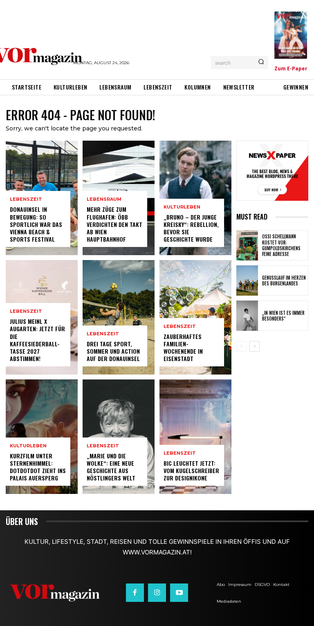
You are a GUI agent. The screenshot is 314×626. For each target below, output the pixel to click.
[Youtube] (179, 592)
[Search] (261, 62)
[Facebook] (135, 592)
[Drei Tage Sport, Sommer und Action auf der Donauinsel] (119, 317)
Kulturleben (28, 446)
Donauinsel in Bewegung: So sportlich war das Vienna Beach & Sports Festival (36, 224)
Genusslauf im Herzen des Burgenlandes (284, 280)
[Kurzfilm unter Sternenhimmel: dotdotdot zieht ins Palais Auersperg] (42, 436)
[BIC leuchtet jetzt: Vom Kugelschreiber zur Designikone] (195, 436)
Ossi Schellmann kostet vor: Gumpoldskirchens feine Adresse (281, 245)
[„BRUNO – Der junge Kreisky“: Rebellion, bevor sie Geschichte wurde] (195, 198)
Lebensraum (104, 199)
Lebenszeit (26, 199)
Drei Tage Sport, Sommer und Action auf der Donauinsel (113, 351)
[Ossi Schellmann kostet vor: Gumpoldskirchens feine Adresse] (247, 245)
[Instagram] (157, 592)
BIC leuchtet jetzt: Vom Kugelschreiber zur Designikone (191, 470)
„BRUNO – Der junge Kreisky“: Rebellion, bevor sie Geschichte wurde (191, 228)
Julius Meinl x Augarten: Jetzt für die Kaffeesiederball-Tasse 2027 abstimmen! (37, 340)
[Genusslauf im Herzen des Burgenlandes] (247, 280)
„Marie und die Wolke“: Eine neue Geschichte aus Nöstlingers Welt (111, 466)
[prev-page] (241, 346)
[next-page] (254, 346)
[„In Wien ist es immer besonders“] (247, 316)
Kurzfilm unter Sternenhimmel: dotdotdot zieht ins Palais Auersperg (38, 466)
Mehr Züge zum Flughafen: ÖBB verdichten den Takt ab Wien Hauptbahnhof (114, 224)
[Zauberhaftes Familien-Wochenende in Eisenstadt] (195, 317)
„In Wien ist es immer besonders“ (283, 316)
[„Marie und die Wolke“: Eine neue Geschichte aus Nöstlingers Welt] (119, 436)
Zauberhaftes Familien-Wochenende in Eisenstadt (183, 347)
